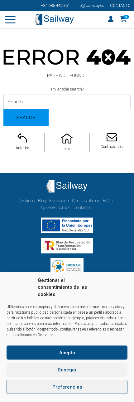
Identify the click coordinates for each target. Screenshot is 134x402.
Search (26, 117)
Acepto (67, 352)
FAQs (108, 200)
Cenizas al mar (86, 200)
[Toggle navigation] (10, 21)
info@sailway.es (89, 5)
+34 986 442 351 (55, 5)
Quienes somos (55, 207)
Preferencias (67, 387)
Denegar (67, 370)
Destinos (26, 200)
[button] (124, 20)
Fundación (59, 200)
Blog (42, 200)
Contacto (120, 5)
